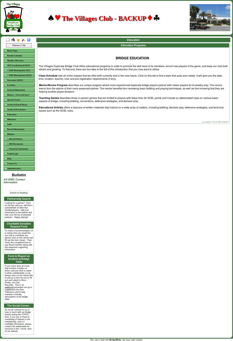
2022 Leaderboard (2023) (18, 65)
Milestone (11, 119)
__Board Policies (15, 139)
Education (11, 114)
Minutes (10, 134)
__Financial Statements (17, 149)
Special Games (13, 100)
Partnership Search (19, 198)
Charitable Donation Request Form (19, 225)
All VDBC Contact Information (14, 181)
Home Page (12, 51)
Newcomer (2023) (15, 80)
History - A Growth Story (18, 95)
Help (9, 158)
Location (11, 85)
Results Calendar (14, 55)
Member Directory (15, 60)
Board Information (15, 129)
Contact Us (12, 163)
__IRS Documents (15, 144)
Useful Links (12, 154)
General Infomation (16, 90)
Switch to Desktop (19, 193)
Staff (9, 124)
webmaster (21, 326)
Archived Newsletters (16, 109)
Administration (14, 168)
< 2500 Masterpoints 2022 (18, 70)
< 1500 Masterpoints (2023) (19, 75)
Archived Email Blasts (17, 104)
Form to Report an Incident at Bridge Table (19, 259)
